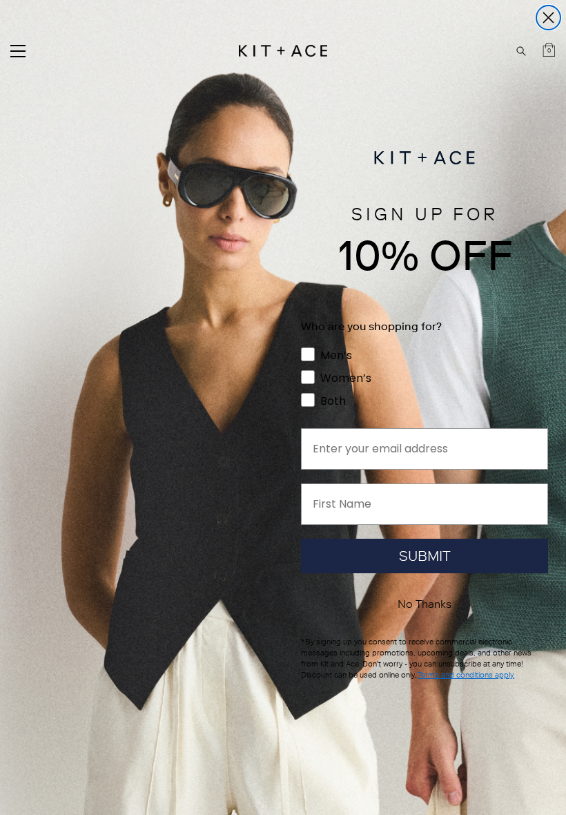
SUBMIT (425, 556)
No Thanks (424, 604)
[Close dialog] (548, 18)
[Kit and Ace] (283, 51)
